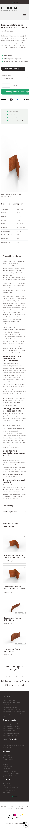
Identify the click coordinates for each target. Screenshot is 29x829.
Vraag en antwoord (9, 700)
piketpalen (15, 393)
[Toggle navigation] (24, 14)
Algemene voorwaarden (15, 808)
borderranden (19, 38)
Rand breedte (6, 75)
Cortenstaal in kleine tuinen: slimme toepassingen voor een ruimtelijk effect (14, 714)
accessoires (7, 279)
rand (17, 329)
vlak (4, 346)
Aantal (15, 85)
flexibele (8, 339)
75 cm (17, 398)
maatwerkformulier (12, 498)
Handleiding (8, 506)
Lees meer (4, 50)
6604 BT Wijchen (8, 759)
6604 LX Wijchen (8, 769)
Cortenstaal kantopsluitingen (12, 728)
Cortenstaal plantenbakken (11, 724)
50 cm (11, 398)
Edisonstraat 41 (7, 757)
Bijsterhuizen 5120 (8, 766)
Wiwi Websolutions (18, 823)
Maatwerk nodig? (12, 68)
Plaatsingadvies (10, 511)
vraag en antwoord (11, 425)
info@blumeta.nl (8, 783)
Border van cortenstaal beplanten (13, 709)
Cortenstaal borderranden (11, 726)
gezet (11, 329)
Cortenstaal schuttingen (10, 735)
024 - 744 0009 (7, 785)
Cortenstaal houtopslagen (11, 733)
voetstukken (7, 324)
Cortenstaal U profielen (10, 730)
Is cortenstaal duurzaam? (11, 707)
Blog (4, 743)
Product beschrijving (12, 256)
